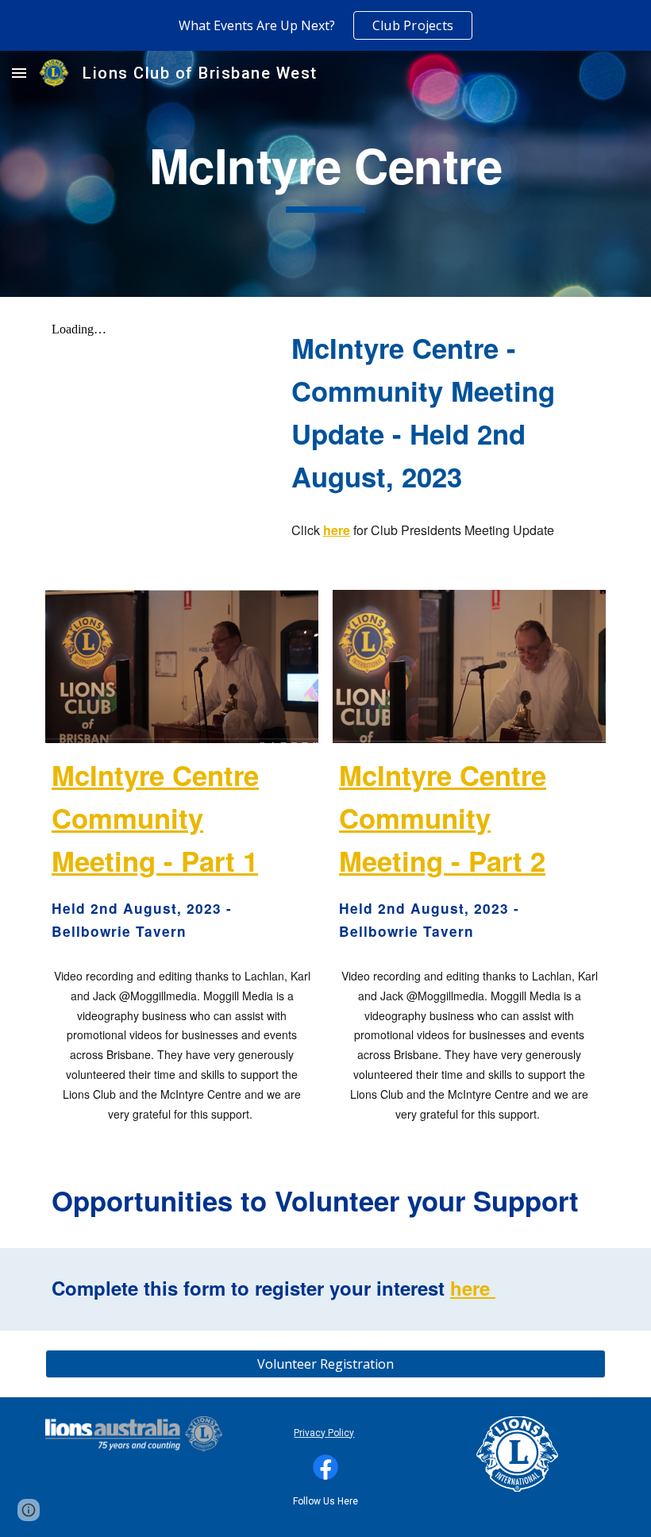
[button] (19, 72)
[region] (325, 25)
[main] (325, 174)
